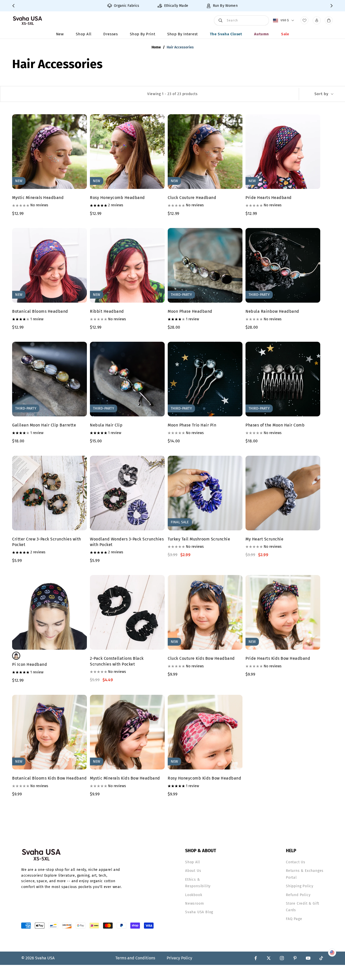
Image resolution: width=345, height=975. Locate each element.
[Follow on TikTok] (321, 958)
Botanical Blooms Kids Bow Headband (49, 778)
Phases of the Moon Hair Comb (275, 425)
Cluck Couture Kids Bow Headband (201, 658)
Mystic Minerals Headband (38, 197)
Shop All (83, 34)
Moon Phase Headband (190, 311)
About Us (193, 871)
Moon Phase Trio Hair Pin (192, 425)
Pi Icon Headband (29, 664)
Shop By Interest (182, 34)
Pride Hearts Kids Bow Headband (277, 658)
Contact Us (295, 862)
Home (156, 47)
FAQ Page (294, 919)
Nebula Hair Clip (106, 425)
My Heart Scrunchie (264, 539)
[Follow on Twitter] (268, 958)
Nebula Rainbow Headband (272, 311)
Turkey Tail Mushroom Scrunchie (199, 539)
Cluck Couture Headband (192, 197)
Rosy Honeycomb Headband (117, 197)
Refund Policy (298, 895)
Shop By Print (142, 34)
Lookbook (193, 895)
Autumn (261, 34)
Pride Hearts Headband (268, 197)
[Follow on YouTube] (308, 958)
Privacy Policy (179, 958)
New (60, 34)
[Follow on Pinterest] (295, 958)
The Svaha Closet (226, 34)
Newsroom (194, 903)
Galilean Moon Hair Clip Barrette (44, 425)
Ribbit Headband (107, 311)
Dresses (110, 34)
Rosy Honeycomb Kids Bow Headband (204, 778)
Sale (285, 34)
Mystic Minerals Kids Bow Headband (125, 778)
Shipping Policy (299, 886)
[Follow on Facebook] (255, 958)
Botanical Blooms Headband (40, 311)
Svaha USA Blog (199, 912)
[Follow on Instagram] (281, 958)
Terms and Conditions (135, 958)
